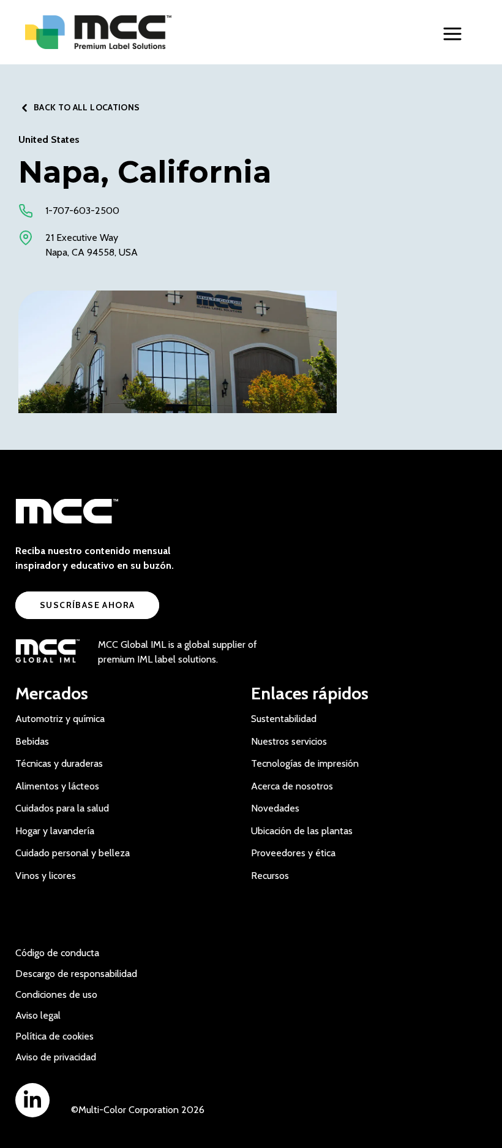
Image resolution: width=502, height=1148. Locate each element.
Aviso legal (38, 1015)
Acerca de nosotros (292, 786)
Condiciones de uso (56, 994)
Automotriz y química (60, 718)
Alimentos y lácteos (57, 786)
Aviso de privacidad (55, 1057)
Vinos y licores (45, 875)
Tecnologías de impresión (305, 763)
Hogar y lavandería (54, 831)
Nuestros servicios (289, 741)
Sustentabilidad (284, 718)
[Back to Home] (123, 32)
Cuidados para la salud (62, 808)
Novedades (275, 808)
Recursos (270, 875)
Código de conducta (57, 953)
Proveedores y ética (293, 853)
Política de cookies (54, 1036)
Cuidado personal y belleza (72, 853)
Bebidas (32, 741)
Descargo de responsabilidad (76, 973)
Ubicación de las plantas (302, 831)
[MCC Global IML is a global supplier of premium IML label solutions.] (47, 652)
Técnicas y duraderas (59, 763)
